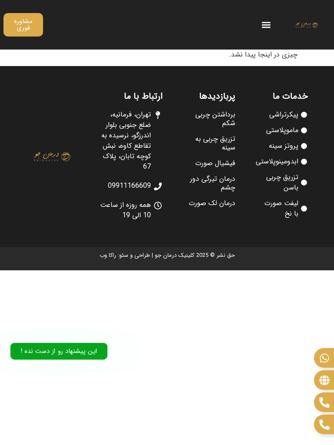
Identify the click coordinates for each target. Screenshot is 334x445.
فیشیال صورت (215, 163)
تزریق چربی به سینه (215, 143)
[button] (266, 25)
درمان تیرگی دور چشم (212, 183)
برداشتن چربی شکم (215, 119)
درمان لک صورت (212, 203)
